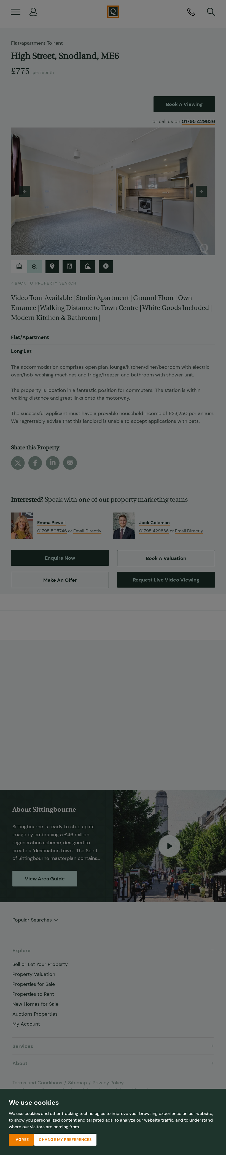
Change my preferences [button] (65, 1139)
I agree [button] (21, 1139)
